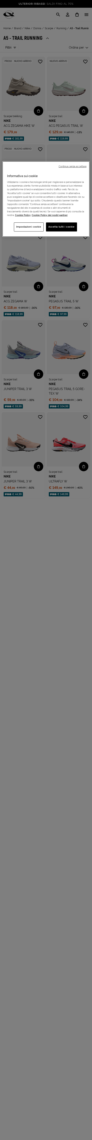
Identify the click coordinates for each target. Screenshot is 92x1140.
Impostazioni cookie (28, 226)
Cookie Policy (23, 215)
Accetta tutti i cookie (61, 226)
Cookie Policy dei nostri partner (50, 215)
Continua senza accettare (73, 166)
